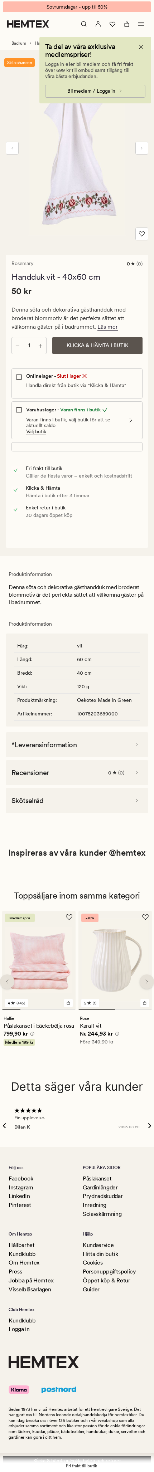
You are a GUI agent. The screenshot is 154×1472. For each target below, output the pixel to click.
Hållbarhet (22, 1245)
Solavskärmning (102, 1214)
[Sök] (84, 24)
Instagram (21, 1187)
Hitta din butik (100, 1254)
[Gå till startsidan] (28, 24)
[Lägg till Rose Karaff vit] (144, 1003)
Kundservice (98, 1245)
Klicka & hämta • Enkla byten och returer (77, 1460)
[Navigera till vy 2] (29, 1009)
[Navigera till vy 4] (66, 1009)
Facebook (21, 1178)
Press (15, 1271)
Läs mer (107, 326)
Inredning (94, 1205)
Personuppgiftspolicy (109, 1271)
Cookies (93, 1262)
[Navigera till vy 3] (48, 1009)
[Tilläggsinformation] (31, 1035)
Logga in (19, 1329)
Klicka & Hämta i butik (97, 345)
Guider (91, 1289)
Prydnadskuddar (103, 1196)
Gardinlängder (100, 1187)
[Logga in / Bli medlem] (98, 24)
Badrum (18, 43)
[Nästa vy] (141, 148)
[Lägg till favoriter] (141, 234)
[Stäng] (141, 47)
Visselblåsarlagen (30, 1289)
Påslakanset (97, 1178)
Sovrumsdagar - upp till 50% (77, 6)
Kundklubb (22, 1254)
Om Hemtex (24, 1262)
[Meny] (141, 24)
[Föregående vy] (12, 148)
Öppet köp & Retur (106, 1280)
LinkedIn (19, 1196)
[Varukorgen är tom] (127, 24)
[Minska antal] (17, 345)
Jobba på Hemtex (31, 1280)
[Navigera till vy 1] (11, 1009)
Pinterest (20, 1205)
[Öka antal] (40, 345)
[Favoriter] (112, 24)
